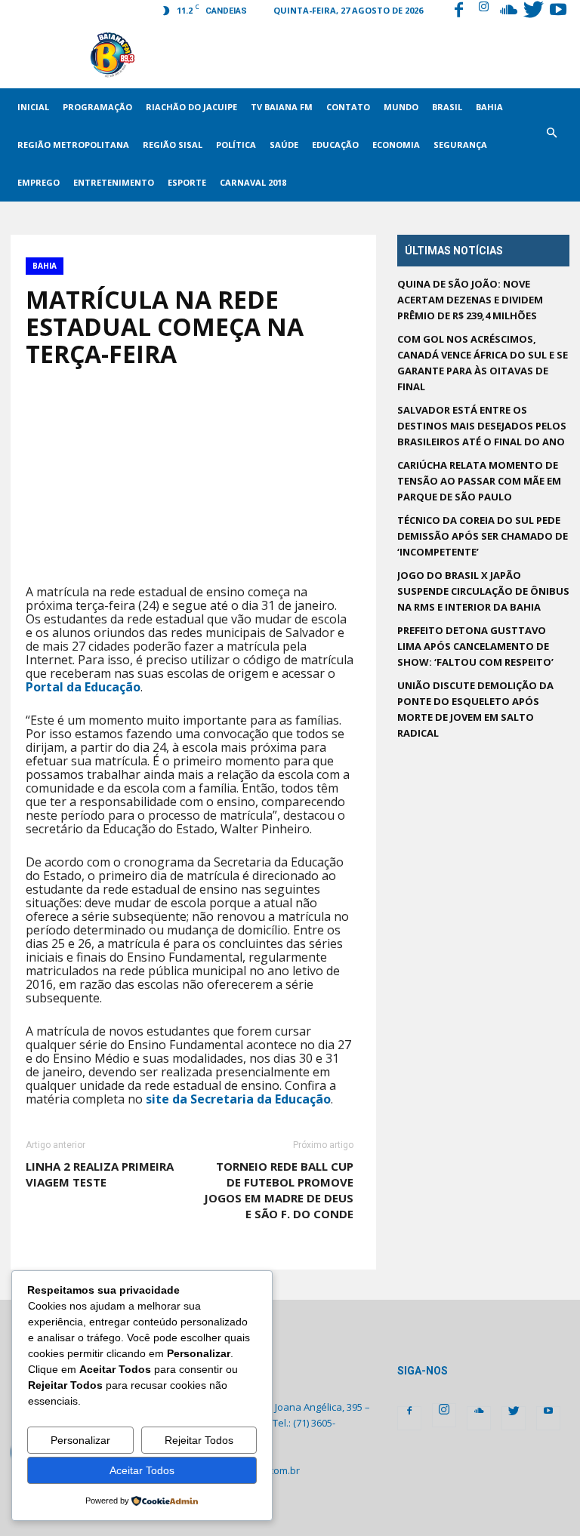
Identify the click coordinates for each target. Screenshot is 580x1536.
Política (236, 144)
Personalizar (80, 1440)
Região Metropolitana (73, 144)
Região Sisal (172, 144)
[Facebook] (458, 11)
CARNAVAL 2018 (253, 182)
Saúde (284, 144)
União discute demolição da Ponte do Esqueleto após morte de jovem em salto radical (475, 709)
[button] (551, 145)
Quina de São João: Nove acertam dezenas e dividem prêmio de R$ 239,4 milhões (470, 299)
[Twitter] (533, 11)
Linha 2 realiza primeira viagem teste (100, 1174)
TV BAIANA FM (282, 106)
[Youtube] (558, 11)
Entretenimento (113, 182)
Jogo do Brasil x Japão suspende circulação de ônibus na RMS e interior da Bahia (483, 591)
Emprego (38, 182)
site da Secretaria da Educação (238, 1099)
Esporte (187, 182)
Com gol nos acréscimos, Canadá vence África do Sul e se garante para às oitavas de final (482, 362)
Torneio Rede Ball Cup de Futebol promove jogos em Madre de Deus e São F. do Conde (278, 1190)
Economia (396, 144)
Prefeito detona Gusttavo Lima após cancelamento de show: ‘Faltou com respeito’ (475, 646)
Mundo (401, 106)
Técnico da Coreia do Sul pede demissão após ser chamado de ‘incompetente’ (482, 536)
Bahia (489, 106)
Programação (97, 106)
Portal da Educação (83, 687)
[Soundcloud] (508, 11)
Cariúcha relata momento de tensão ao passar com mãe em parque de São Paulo (479, 480)
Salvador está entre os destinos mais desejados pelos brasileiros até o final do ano (481, 425)
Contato (348, 106)
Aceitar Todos (142, 1470)
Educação (335, 144)
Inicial (33, 106)
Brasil (447, 106)
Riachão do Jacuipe (191, 106)
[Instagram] (483, 11)
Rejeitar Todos (199, 1440)
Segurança (460, 144)
